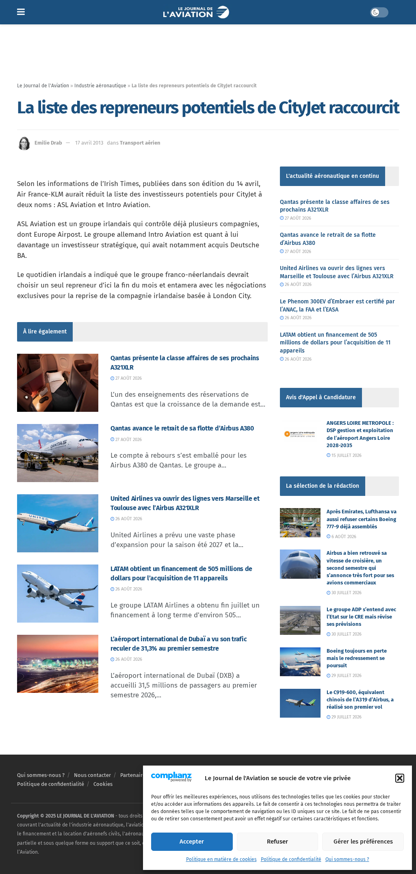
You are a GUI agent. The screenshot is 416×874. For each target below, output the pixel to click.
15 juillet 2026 (346, 455)
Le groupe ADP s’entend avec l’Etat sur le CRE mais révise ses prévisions (361, 616)
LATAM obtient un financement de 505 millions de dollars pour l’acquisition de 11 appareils (335, 342)
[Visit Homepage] (197, 12)
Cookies (103, 784)
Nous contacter (92, 775)
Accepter (192, 841)
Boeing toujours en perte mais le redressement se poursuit (357, 658)
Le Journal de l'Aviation (43, 86)
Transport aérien (140, 143)
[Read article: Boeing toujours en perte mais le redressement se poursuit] (300, 662)
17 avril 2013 (89, 143)
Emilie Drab (48, 143)
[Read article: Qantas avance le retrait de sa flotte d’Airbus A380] (57, 453)
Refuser (277, 841)
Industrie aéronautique (100, 86)
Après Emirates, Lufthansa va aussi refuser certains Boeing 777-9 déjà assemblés (361, 518)
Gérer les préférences (363, 841)
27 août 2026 (128, 378)
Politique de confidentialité (291, 859)
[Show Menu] (21, 12)
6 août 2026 (343, 536)
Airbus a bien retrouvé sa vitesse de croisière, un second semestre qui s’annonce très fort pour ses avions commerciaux (360, 568)
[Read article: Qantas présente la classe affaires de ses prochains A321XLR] (57, 383)
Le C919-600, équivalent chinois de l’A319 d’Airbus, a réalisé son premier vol (360, 699)
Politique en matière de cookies (221, 859)
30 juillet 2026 (346, 592)
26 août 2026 (128, 518)
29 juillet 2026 (346, 675)
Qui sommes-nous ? (347, 859)
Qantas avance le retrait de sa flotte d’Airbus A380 (182, 428)
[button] (400, 778)
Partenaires (134, 775)
